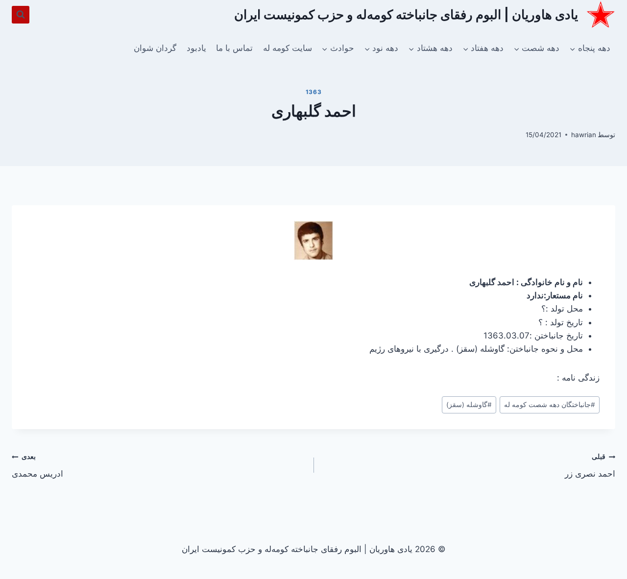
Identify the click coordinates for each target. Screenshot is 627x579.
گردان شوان (155, 48)
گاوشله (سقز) (469, 405)
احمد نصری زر (590, 466)
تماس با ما (234, 48)
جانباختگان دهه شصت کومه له (549, 405)
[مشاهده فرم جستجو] (20, 15)
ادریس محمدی (37, 466)
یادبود (196, 48)
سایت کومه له (287, 48)
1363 (313, 92)
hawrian (583, 135)
